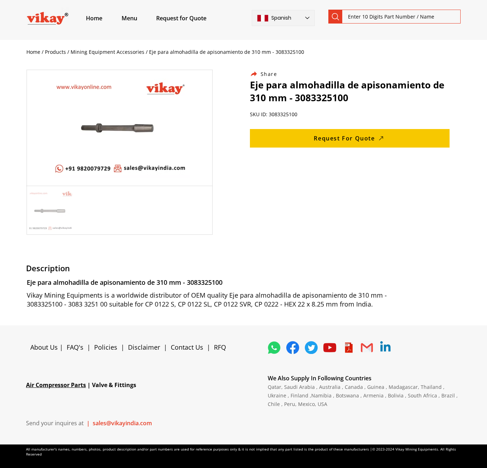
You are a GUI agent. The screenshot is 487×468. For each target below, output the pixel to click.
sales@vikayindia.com (122, 423)
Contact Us (187, 347)
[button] (138, 18)
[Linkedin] (385, 347)
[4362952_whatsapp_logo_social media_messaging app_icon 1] (274, 347)
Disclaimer (146, 347)
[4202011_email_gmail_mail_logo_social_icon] (366, 347)
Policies (105, 347)
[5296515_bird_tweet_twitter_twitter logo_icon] (311, 347)
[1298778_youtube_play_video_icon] (329, 347)
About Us (45, 347)
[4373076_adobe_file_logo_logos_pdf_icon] (348, 347)
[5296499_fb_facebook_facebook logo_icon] (292, 347)
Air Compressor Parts (56, 385)
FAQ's (75, 347)
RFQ (220, 347)
